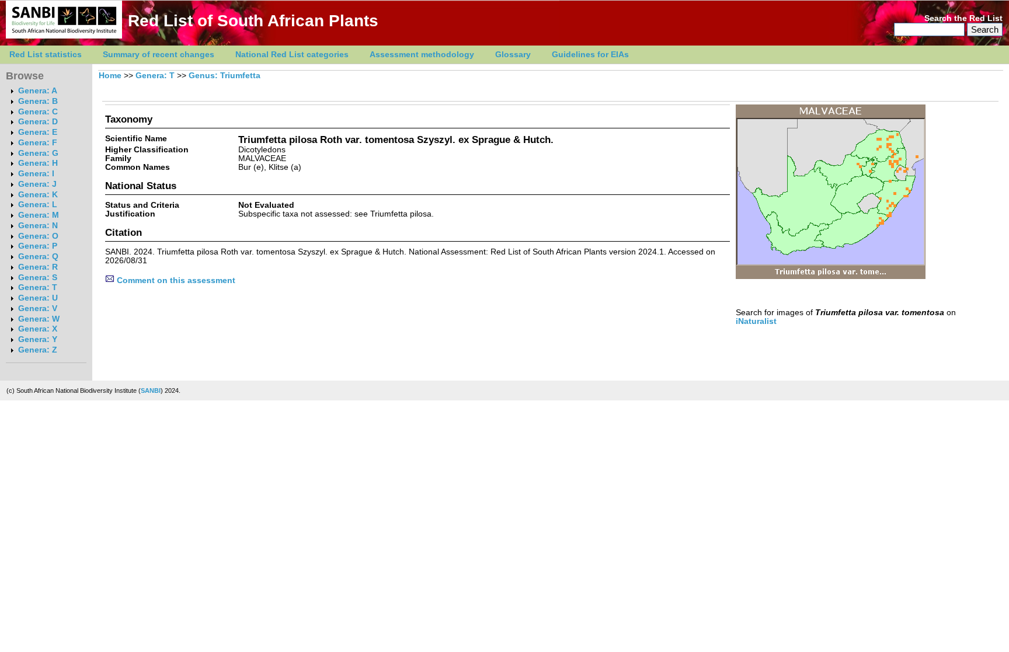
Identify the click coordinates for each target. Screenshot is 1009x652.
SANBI (151, 390)
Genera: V (37, 308)
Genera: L (37, 204)
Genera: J (37, 184)
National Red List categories (292, 54)
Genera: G (38, 153)
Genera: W (39, 319)
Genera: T (37, 287)
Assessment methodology (422, 54)
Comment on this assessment (174, 280)
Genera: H (38, 163)
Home (110, 75)
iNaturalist (756, 321)
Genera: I (36, 173)
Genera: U (38, 298)
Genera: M (38, 215)
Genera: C (38, 111)
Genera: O (38, 236)
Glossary (513, 54)
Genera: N (38, 225)
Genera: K (38, 194)
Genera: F (37, 142)
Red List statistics (45, 54)
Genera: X (37, 329)
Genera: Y (37, 339)
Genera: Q (38, 256)
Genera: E (37, 132)
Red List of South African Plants (253, 21)
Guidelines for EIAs (590, 54)
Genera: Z (37, 350)
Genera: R (38, 267)
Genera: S (37, 277)
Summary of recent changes (158, 54)
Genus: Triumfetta (224, 75)
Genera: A (37, 90)
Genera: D (38, 121)
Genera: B (38, 101)
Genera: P (37, 246)
